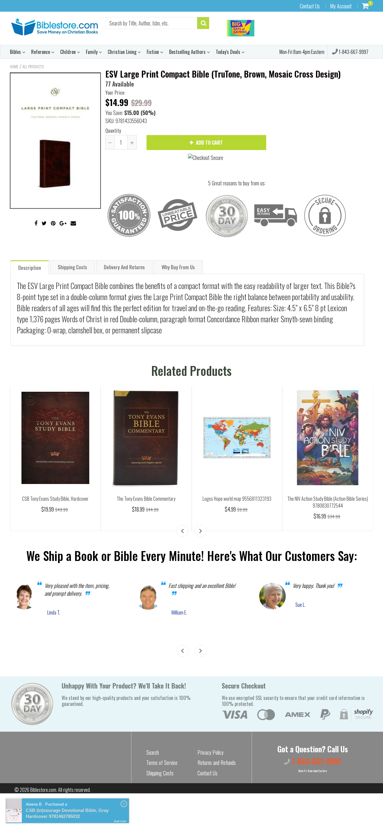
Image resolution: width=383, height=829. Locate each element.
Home (14, 66)
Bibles (16, 51)
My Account (341, 6)
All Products (33, 66)
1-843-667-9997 (353, 51)
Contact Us (310, 6)
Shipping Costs (160, 773)
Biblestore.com (43, 789)
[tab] (29, 267)
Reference (41, 51)
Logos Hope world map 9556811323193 (344, 498)
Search (152, 752)
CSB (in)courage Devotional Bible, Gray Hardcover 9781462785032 (67, 813)
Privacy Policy (210, 752)
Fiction (153, 51)
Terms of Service (161, 762)
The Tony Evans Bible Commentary (253, 498)
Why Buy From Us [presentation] (178, 267)
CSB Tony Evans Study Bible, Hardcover (163, 498)
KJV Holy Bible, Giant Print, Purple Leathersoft (71, 498)
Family (92, 51)
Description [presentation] (29, 267)
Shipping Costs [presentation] (72, 267)
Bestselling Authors (188, 51)
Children (68, 51)
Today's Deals (228, 51)
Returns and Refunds (216, 762)
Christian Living (123, 51)
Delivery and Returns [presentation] (124, 267)
